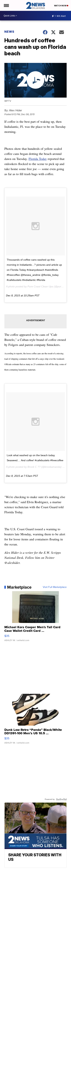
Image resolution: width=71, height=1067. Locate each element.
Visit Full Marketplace (55, 587)
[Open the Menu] (6, 5)
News (9, 31)
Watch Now (60, 6)
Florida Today (38, 159)
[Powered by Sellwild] (61, 799)
